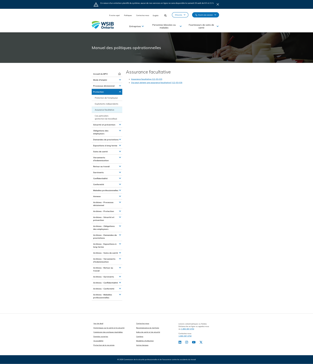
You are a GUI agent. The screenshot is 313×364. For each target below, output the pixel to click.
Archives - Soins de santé (105, 253)
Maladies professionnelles (105, 190)
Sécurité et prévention (104, 124)
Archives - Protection (103, 211)
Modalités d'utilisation (145, 341)
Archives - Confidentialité (105, 282)
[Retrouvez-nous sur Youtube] (194, 342)
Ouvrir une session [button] (205, 15)
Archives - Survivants (103, 276)
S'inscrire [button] (178, 15)
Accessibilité (98, 341)
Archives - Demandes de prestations (105, 236)
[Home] (103, 25)
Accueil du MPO (100, 74)
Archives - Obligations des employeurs (104, 227)
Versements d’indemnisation (101, 159)
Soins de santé (100, 151)
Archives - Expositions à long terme (104, 245)
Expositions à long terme (105, 145)
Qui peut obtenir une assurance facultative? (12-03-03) (156, 82)
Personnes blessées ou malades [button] (164, 26)
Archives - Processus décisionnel (103, 203)
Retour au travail (101, 166)
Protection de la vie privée (103, 345)
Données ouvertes (100, 336)
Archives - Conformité (103, 288)
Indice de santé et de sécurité (148, 332)
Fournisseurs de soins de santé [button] (201, 26)
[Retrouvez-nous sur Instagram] (186, 342)
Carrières (139, 336)
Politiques (128, 15)
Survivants (98, 172)
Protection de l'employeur (106, 98)
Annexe (97, 196)
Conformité (98, 184)
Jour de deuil (98, 323)
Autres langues (142, 345)
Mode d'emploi (100, 80)
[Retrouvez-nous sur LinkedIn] (180, 342)
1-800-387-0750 (187, 329)
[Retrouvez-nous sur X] (201, 342)
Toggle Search (165, 15)
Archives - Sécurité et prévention (103, 218)
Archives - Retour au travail (103, 269)
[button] (120, 80)
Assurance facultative (104, 110)
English (155, 15)
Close (218, 4)
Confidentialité (100, 178)
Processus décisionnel (104, 86)
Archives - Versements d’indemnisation (104, 260)
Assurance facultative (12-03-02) (146, 79)
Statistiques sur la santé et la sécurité (108, 328)
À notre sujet (114, 15)
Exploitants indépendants (106, 104)
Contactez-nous (142, 15)
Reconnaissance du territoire (147, 328)
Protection (98, 92)
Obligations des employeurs (100, 132)
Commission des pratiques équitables (108, 332)
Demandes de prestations (106, 139)
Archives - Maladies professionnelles (102, 296)
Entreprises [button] (135, 26)
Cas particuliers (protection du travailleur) (106, 117)
